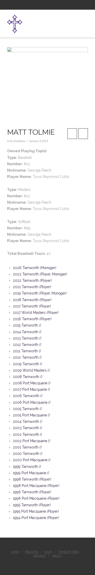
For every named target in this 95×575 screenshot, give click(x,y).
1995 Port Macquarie (36, 511)
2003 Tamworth (27, 428)
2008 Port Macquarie (31, 383)
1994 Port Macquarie (36, 518)
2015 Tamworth (27, 325)
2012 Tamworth (27, 345)
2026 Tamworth (34, 268)
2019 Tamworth (40, 293)
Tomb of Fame (68, 552)
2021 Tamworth (32, 287)
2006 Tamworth (27, 396)
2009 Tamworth (27, 364)
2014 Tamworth (27, 332)
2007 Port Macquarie (31, 389)
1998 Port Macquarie (36, 486)
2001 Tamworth (27, 447)
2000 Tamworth (27, 454)
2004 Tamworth (27, 421)
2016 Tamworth (32, 319)
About (57, 555)
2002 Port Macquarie (31, 441)
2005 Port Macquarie (31, 415)
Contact (39, 555)
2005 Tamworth (27, 409)
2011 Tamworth (27, 351)
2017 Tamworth (32, 306)
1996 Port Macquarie (36, 498)
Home (15, 552)
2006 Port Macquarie (31, 402)
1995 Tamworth (32, 505)
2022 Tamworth (32, 280)
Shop (48, 552)
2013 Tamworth (27, 338)
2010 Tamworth (27, 357)
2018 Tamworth (32, 300)
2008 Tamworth (27, 377)
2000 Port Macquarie (31, 460)
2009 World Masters (31, 370)
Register (31, 552)
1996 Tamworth (32, 492)
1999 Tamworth (27, 467)
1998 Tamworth (32, 479)
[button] (86, 21)
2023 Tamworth (40, 274)
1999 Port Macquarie (31, 473)
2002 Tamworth (27, 434)
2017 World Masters (36, 313)
